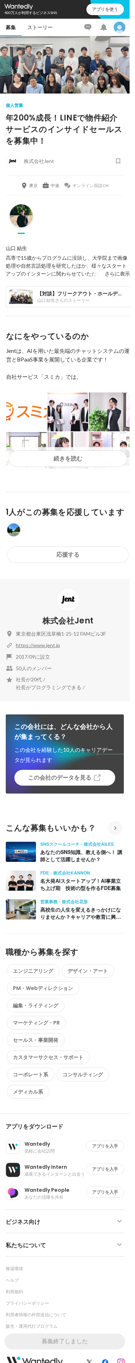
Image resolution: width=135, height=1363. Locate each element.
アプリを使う (105, 9)
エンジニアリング (33, 970)
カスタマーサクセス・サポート (48, 1057)
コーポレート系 (30, 1074)
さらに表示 (117, 273)
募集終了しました (65, 1341)
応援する (68, 554)
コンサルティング (83, 1074)
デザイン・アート (88, 970)
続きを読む (68, 458)
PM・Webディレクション (43, 988)
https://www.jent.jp (38, 645)
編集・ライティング (35, 1005)
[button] (68, 1126)
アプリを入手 (105, 1146)
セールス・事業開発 (35, 1040)
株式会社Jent (68, 620)
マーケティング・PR (36, 1022)
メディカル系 (28, 1091)
